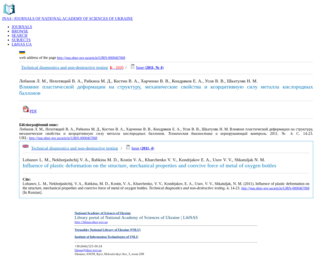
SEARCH (19, 35)
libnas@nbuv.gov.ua (88, 250)
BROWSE (20, 31)
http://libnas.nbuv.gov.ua (91, 222)
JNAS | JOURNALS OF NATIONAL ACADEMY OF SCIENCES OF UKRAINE (67, 18)
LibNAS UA (22, 44)
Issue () (150, 67)
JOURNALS (22, 27)
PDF (33, 111)
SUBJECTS (21, 40)
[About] (9, 15)
